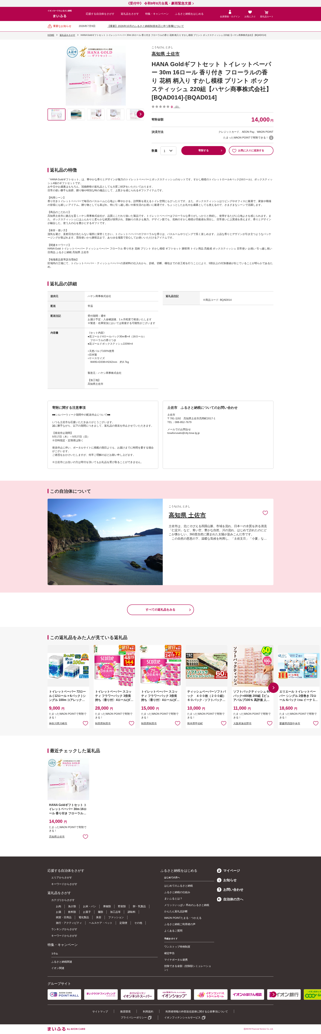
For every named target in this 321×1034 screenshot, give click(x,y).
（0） (177, 106)
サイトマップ (100, 1011)
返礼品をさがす (130, 13)
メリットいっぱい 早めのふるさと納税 (186, 905)
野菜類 (122, 906)
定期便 (123, 922)
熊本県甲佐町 (195, 723)
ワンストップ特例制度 (177, 946)
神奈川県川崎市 (58, 723)
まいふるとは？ (173, 898)
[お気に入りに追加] (265, 512)
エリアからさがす (61, 877)
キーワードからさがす (64, 884)
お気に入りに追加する (251, 150)
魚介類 (72, 906)
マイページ (231, 870)
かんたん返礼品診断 (176, 911)
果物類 (107, 906)
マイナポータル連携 (176, 959)
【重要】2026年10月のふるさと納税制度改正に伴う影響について (145, 26)
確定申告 (169, 953)
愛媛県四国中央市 (289, 723)
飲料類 (72, 911)
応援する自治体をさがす (100, 13)
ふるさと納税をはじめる (189, 13)
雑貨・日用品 (64, 917)
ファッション (116, 917)
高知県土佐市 (57, 836)
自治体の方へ (233, 899)
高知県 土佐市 (166, 53)
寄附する (203, 150)
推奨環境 (125, 1011)
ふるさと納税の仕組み (177, 892)
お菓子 (87, 911)
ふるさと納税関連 (61, 961)
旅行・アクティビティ (69, 922)
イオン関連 (57, 968)
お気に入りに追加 (265, 512)
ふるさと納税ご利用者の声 (179, 924)
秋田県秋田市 (103, 723)
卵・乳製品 (139, 906)
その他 (138, 922)
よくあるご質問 (173, 930)
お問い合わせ (233, 889)
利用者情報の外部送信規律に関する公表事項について (197, 1011)
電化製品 (84, 917)
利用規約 (148, 1011)
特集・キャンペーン (157, 13)
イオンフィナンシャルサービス (182, 1017)
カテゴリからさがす (63, 900)
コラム (54, 953)
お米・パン (89, 906)
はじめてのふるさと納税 (178, 885)
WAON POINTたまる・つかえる (183, 917)
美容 (98, 917)
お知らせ (230, 880)
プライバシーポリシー (134, 1017)
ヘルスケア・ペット (100, 922)
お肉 (58, 906)
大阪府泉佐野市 (242, 723)
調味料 (131, 911)
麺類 (100, 911)
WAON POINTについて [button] (271, 137)
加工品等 (115, 911)
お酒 (58, 911)
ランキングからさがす (64, 929)
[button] (140, 114)
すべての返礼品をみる (160, 609)
